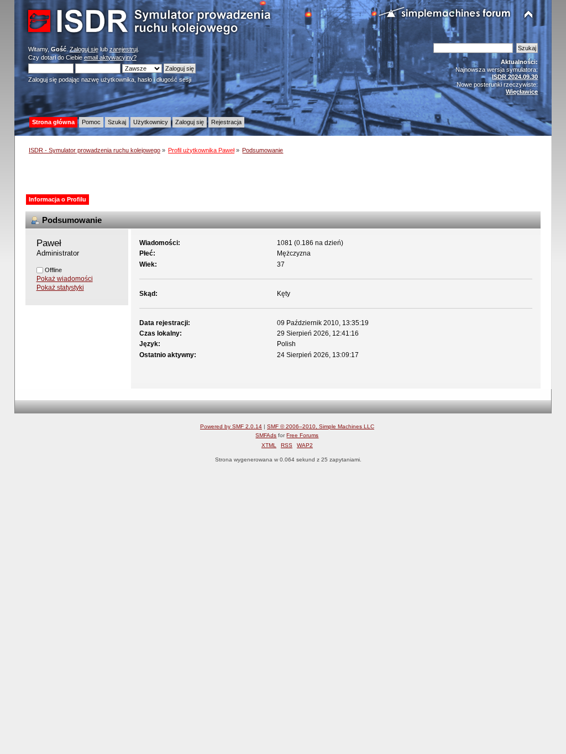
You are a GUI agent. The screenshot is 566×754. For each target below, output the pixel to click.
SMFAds (265, 435)
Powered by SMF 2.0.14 (231, 426)
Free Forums (302, 435)
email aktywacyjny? (110, 57)
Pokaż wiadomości (64, 279)
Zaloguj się (84, 49)
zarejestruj (123, 49)
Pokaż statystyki (60, 287)
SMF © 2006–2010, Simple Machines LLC (320, 426)
